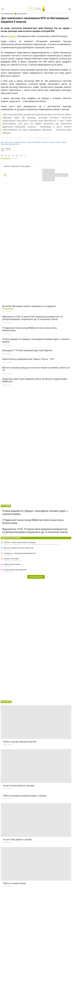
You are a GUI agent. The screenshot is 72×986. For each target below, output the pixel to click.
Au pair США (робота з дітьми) (17, 839)
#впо (2, 142)
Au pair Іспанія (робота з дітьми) (18, 785)
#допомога (45, 142)
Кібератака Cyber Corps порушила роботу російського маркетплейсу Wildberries (34, 380)
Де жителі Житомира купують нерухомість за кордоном (29, 306)
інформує (12, 36)
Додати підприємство (36, 577)
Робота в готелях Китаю (14, 883)
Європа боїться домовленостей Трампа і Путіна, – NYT (28, 359)
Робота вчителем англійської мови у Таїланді (24, 795)
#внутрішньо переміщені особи (10, 144)
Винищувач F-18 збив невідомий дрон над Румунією (27, 350)
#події (58, 142)
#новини (63, 142)
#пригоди (52, 142)
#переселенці (9, 142)
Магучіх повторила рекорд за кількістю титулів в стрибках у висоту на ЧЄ (36, 369)
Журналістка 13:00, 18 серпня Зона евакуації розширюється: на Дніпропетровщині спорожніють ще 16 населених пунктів (32, 318)
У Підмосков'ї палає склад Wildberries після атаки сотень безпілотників (29, 329)
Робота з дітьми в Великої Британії (19, 741)
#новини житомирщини (34, 142)
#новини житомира (20, 142)
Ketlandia (7, 149)
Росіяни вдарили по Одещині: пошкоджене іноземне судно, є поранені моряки (36, 340)
